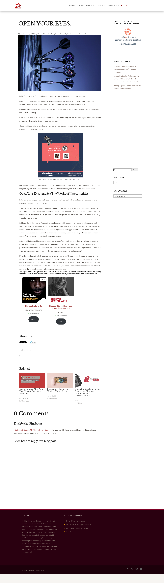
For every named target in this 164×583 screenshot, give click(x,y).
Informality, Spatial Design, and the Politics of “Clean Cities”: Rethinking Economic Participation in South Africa (127, 79)
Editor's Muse (50, 34)
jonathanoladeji (25, 34)
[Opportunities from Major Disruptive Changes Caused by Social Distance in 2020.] (87, 380)
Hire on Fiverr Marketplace (75, 521)
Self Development (72, 34)
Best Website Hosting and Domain (78, 525)
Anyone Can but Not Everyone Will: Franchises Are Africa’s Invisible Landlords (125, 69)
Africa (44, 34)
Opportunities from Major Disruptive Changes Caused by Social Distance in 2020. (87, 392)
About (80, 6)
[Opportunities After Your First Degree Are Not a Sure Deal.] (32, 380)
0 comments (82, 34)
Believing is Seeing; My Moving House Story (58, 390)
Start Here (113, 6)
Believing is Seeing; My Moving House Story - (33, 430)
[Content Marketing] (127, 45)
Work (89, 6)
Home (72, 6)
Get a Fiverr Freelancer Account (77, 532)
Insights (101, 6)
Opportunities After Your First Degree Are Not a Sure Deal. (31, 391)
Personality (63, 34)
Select (33, 319)
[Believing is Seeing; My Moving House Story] (60, 380)
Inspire (57, 34)
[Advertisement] (127, 129)
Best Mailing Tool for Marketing (77, 528)
